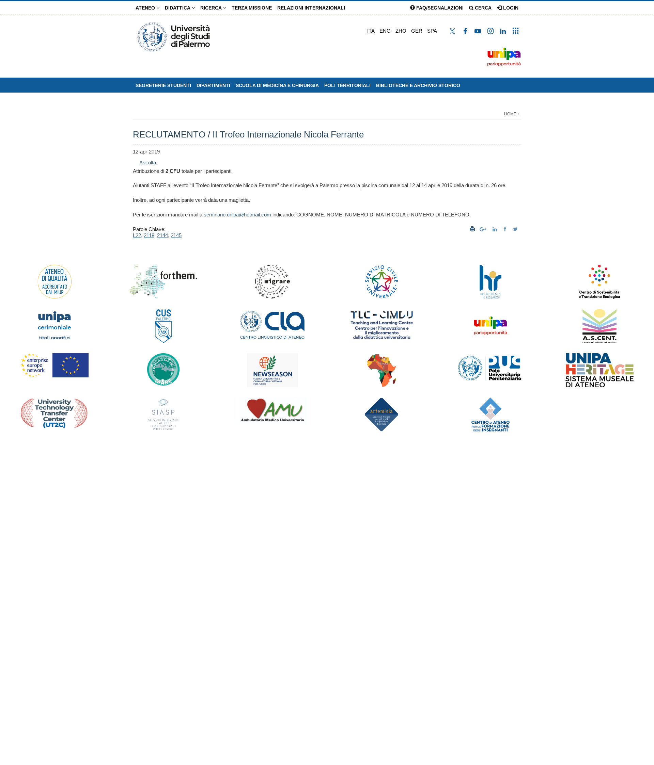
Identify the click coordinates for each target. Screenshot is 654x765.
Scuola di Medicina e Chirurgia (277, 85)
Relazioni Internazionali (311, 8)
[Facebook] (505, 229)
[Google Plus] (484, 229)
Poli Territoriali (347, 85)
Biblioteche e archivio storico (418, 85)
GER (416, 31)
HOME (510, 114)
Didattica (178, 8)
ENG (385, 31)
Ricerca (211, 8)
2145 (176, 235)
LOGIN (510, 8)
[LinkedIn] (496, 229)
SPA (432, 31)
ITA (371, 31)
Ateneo (146, 8)
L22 (137, 235)
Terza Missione (252, 8)
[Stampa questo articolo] (472, 229)
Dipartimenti (213, 85)
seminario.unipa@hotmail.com (237, 214)
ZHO (400, 31)
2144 (162, 235)
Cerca (482, 8)
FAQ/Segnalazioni (439, 8)
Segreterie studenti (163, 85)
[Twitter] (516, 229)
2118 (149, 235)
